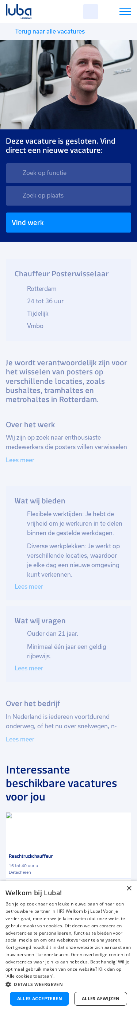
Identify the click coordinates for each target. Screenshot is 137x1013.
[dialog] (68, 947)
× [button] (129, 888)
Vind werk (27, 222)
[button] (68, 984)
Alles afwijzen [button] (101, 999)
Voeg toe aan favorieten (122, 821)
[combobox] (68, 173)
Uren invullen (115, 13)
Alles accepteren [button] (39, 999)
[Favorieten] (90, 11)
